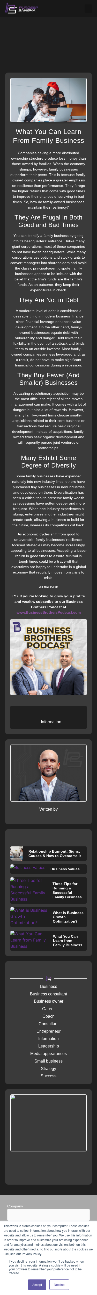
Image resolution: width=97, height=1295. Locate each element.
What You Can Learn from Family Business (67, 940)
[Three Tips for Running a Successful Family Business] (28, 890)
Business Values (65, 869)
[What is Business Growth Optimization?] (29, 917)
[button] (88, 8)
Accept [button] (37, 1284)
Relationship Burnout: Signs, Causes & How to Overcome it (54, 853)
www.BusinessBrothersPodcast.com (49, 612)
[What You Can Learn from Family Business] (29, 941)
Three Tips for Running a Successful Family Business (67, 890)
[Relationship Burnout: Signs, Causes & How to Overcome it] (16, 853)
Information (51, 722)
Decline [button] (59, 1284)
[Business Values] (27, 869)
